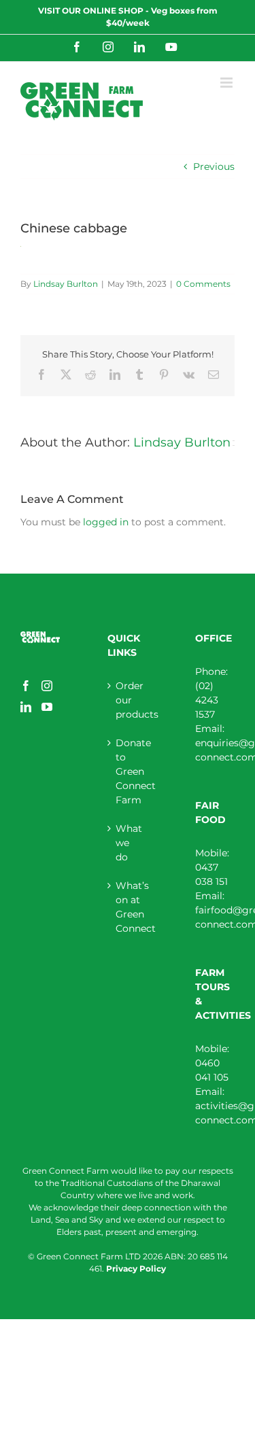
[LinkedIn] (25, 706)
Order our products (128, 700)
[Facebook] (25, 685)
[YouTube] (46, 706)
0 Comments (203, 284)
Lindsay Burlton (65, 284)
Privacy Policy (136, 1268)
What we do (128, 842)
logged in (106, 522)
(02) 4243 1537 (206, 700)
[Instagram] (46, 685)
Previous (214, 166)
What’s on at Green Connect (128, 906)
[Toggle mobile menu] (227, 82)
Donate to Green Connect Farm (128, 771)
